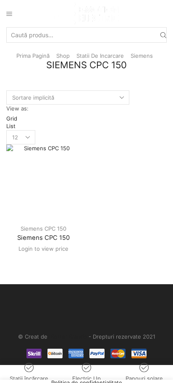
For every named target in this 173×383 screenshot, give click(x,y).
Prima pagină (33, 55)
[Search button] (163, 35)
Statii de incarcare (100, 55)
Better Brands (69, 336)
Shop (63, 55)
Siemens (142, 55)
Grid (11, 118)
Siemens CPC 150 (43, 228)
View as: (17, 108)
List (11, 126)
